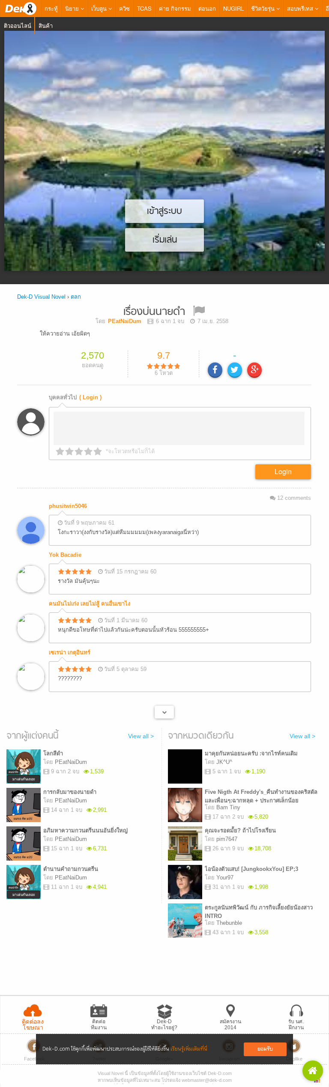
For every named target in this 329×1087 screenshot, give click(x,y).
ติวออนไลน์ (17, 25)
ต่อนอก (207, 8)
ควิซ (124, 8)
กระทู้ (51, 8)
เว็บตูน (99, 8)
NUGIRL (233, 8)
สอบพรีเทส (301, 8)
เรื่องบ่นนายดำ (154, 312)
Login (283, 471)
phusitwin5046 (68, 506)
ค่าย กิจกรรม (175, 8)
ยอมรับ (265, 1049)
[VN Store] (312, 1070)
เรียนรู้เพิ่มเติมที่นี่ (188, 1049)
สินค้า (46, 25)
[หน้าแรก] (20, 8)
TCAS (144, 8)
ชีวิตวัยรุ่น (263, 8)
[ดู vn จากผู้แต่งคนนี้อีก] (164, 712)
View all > (141, 736)
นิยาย (73, 8)
